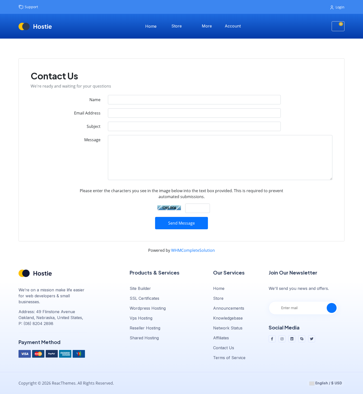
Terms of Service (229, 357)
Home (151, 26)
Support (31, 6)
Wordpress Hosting (148, 308)
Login (340, 7)
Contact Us (223, 347)
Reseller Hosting (145, 327)
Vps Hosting (141, 318)
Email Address (87, 113)
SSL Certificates (144, 298)
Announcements (228, 308)
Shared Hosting (144, 337)
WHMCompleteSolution (193, 250)
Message (92, 139)
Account (233, 25)
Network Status (227, 327)
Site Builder (140, 288)
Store (177, 25)
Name (95, 99)
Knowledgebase (228, 318)
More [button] (207, 25)
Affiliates (221, 337)
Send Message (181, 223)
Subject (94, 126)
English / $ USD (328, 383)
